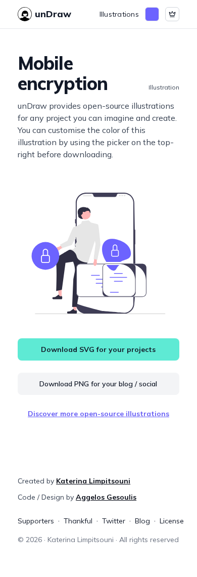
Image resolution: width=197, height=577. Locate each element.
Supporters (36, 520)
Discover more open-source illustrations (98, 413)
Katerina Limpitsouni (93, 480)
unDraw (53, 14)
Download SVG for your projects (98, 349)
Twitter (113, 520)
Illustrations (119, 14)
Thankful (78, 520)
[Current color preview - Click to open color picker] (152, 14)
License (172, 520)
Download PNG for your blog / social (98, 383)
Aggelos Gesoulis (106, 497)
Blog (142, 520)
